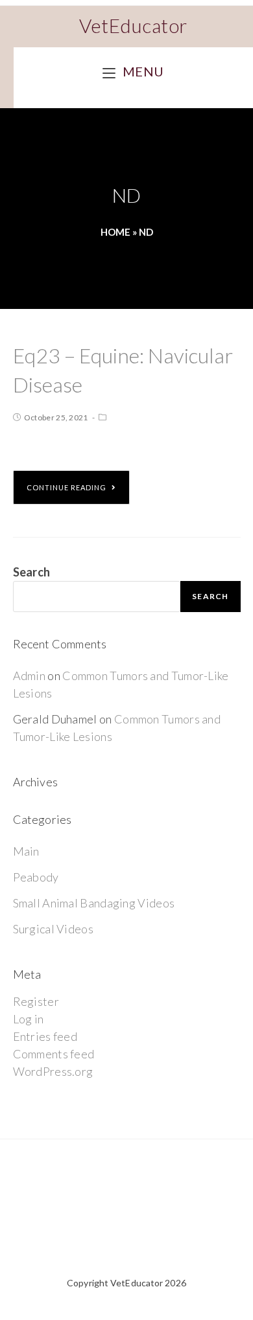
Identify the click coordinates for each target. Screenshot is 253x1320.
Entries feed (45, 1036)
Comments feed (54, 1054)
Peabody (36, 877)
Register (36, 1001)
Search (32, 572)
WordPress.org (53, 1071)
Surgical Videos (53, 929)
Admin (29, 675)
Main (26, 851)
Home (115, 232)
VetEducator (133, 25)
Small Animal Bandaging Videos (94, 903)
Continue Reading (66, 487)
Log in (28, 1019)
